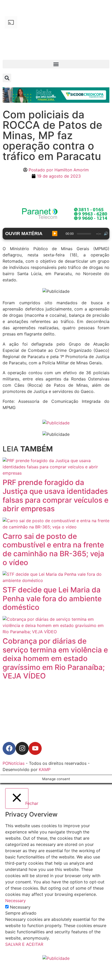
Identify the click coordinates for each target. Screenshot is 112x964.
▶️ (55, 233)
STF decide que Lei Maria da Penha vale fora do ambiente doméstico (52, 598)
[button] (56, 64)
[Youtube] (35, 748)
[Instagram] (22, 748)
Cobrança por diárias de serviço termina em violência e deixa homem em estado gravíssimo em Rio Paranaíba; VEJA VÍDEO (55, 658)
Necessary (20, 907)
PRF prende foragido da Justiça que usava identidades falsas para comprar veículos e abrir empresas (55, 495)
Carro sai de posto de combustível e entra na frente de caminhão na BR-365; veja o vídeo (53, 549)
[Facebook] (9, 748)
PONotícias (13, 763)
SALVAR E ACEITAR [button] (24, 944)
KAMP (45, 769)
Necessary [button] (15, 900)
